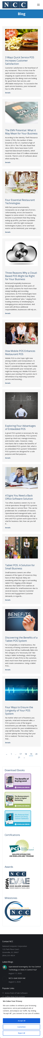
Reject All (21, 1033)
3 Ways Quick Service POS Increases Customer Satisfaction (19, 60)
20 (36, 754)
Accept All (21, 1021)
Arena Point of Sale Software (16, 993)
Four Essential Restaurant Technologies (20, 201)
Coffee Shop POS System (15, 996)
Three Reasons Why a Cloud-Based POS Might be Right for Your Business (21, 276)
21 (19, 757)
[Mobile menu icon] (38, 5)
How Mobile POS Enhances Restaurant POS (20, 352)
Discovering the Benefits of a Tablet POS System (21, 639)
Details (7, 93)
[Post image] (4, 967)
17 (20, 754)
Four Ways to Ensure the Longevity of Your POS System (19, 710)
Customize (21, 1027)
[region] (21, 1017)
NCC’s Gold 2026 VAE (17, 978)
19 (31, 754)
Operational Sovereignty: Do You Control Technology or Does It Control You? (25, 968)
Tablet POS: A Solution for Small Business (20, 567)
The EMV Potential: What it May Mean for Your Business (21, 132)
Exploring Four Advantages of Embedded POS (20, 427)
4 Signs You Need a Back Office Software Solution (19, 497)
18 (26, 754)
